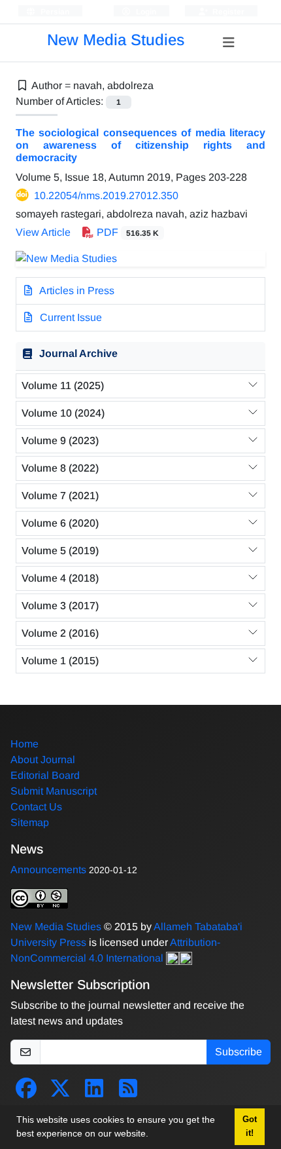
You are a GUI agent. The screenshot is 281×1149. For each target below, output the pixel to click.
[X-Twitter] (60, 1092)
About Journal (42, 759)
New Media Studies (115, 39)
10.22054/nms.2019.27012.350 (106, 195)
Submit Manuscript (53, 791)
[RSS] (128, 1092)
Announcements (48, 869)
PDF (126, 232)
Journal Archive (78, 353)
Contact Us (36, 806)
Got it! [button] (249, 1126)
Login (145, 11)
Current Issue (69, 317)
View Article (43, 232)
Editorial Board (45, 775)
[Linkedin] (94, 1092)
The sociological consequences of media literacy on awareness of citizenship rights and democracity (140, 145)
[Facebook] (26, 1092)
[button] (153, 1135)
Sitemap (29, 822)
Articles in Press (75, 290)
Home (24, 743)
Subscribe (238, 1051)
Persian (54, 11)
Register (227, 11)
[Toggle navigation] (228, 42)
